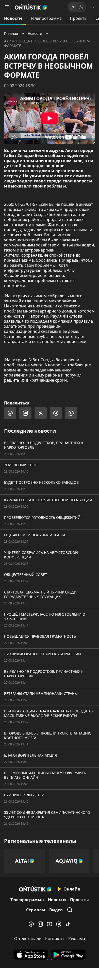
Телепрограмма (46, 18)
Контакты (54, 938)
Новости (13, 18)
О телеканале (27, 938)
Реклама (76, 938)
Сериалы (35, 910)
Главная (11, 33)
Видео (56, 910)
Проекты (78, 18)
